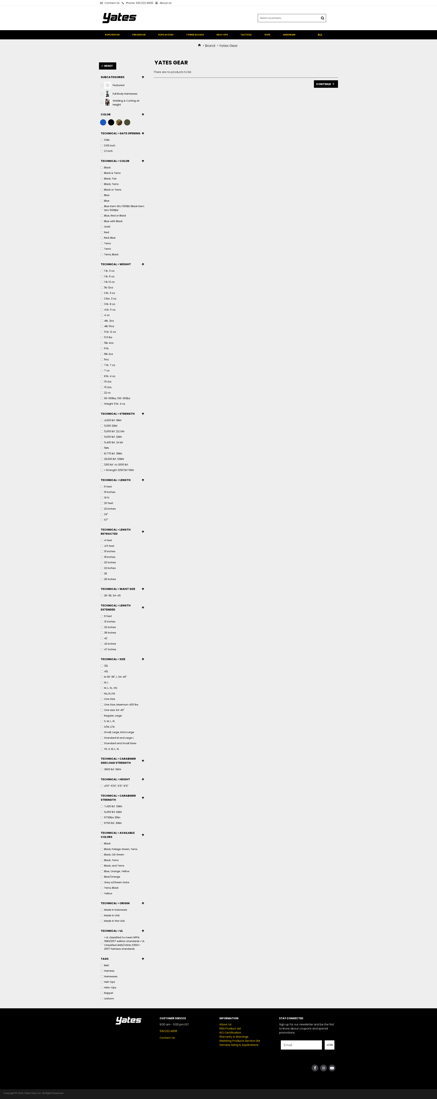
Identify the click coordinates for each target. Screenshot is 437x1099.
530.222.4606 (168, 1031)
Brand (210, 45)
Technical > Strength (118, 414)
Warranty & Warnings (233, 1037)
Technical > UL (112, 931)
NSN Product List (230, 1028)
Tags (105, 959)
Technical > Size (113, 659)
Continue (323, 84)
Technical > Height (115, 779)
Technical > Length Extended (116, 608)
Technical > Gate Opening (120, 133)
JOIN (329, 1045)
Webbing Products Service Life (239, 1041)
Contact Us (167, 1038)
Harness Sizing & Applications (238, 1045)
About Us (225, 1024)
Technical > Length (116, 480)
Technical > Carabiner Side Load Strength (118, 761)
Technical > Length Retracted (116, 532)
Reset (108, 66)
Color (106, 114)
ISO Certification (230, 1033)
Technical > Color (115, 161)
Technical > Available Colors (118, 835)
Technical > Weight (116, 264)
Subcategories (112, 77)
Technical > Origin (115, 903)
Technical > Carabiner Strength (118, 798)
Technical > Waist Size (118, 589)
